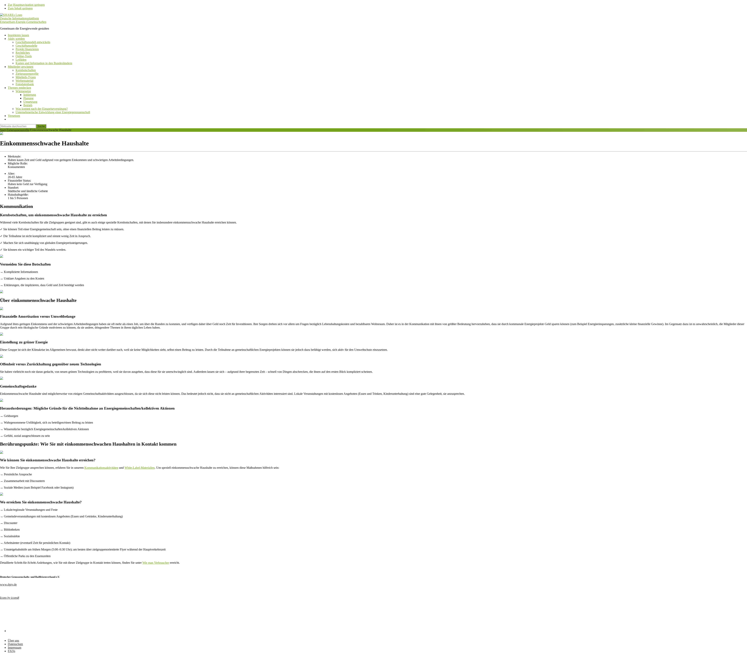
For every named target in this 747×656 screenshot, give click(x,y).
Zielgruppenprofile (17, 130)
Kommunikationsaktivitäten (101, 467)
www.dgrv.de (8, 584)
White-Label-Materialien (139, 467)
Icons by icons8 (9, 597)
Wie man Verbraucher (155, 562)
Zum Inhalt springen (20, 8)
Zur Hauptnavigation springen (26, 4)
